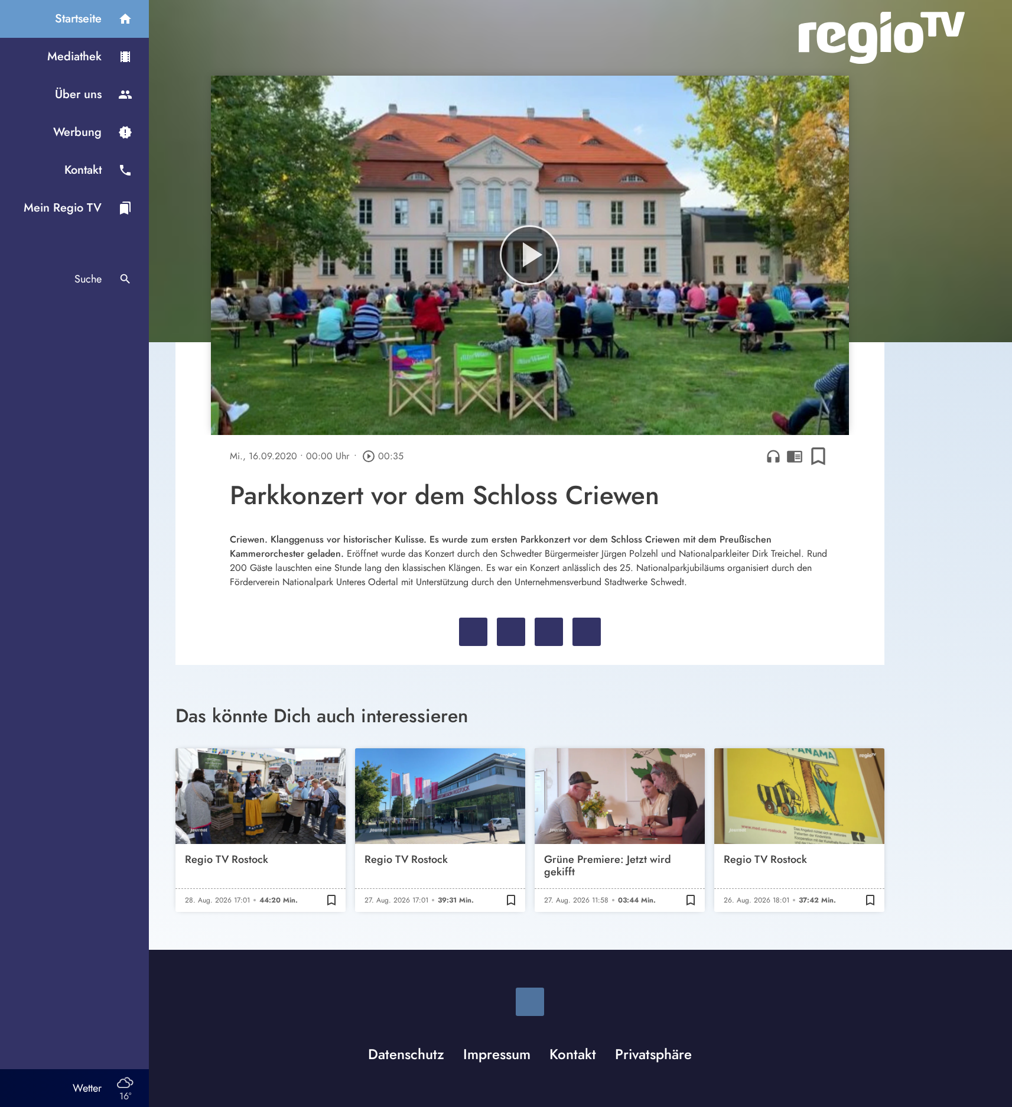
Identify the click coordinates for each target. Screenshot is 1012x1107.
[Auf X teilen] (511, 632)
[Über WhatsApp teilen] (549, 632)
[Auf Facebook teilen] (473, 632)
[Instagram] (530, 1002)
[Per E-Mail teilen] (586, 632)
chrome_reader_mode (794, 456)
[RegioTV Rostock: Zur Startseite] (882, 38)
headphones (773, 456)
